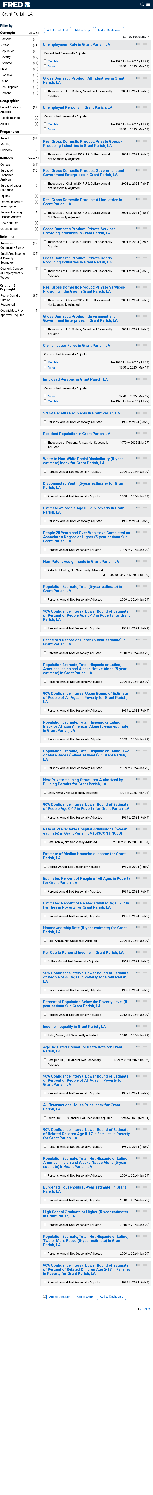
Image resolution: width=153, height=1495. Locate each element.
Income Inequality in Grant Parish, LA (74, 1026)
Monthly (53, 61)
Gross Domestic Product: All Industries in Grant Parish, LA (83, 80)
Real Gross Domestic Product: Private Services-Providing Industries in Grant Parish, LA (84, 289)
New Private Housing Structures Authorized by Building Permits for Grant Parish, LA (83, 782)
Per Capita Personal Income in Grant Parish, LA (83, 952)
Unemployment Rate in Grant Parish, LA (76, 44)
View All (33, 33)
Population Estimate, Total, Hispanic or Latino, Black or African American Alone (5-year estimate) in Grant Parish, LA (86, 726)
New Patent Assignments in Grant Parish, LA (81, 562)
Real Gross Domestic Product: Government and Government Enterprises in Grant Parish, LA (83, 173)
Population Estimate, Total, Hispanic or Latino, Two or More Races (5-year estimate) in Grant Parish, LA (86, 755)
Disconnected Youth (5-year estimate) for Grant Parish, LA (83, 485)
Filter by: (6, 26)
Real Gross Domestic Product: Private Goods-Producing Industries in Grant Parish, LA (82, 143)
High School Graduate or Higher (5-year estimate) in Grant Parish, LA (85, 1214)
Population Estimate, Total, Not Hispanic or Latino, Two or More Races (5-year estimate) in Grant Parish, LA (85, 1240)
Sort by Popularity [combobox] (134, 36)
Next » (146, 1309)
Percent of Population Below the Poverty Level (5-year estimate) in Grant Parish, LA (85, 1004)
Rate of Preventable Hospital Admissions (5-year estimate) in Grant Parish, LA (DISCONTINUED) (85, 831)
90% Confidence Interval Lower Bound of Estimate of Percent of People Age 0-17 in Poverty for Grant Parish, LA (86, 615)
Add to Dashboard (109, 30)
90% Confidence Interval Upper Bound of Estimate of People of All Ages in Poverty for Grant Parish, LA (85, 697)
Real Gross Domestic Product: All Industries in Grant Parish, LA (82, 202)
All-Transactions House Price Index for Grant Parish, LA (81, 1107)
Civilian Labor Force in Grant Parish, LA (76, 345)
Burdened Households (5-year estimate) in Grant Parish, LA (84, 1189)
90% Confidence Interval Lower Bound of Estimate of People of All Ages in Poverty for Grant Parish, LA (85, 977)
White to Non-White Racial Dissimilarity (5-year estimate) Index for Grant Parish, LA (83, 461)
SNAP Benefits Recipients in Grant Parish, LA (81, 413)
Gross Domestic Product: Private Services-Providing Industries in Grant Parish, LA (80, 231)
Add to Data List (57, 30)
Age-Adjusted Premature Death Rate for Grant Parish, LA (82, 1049)
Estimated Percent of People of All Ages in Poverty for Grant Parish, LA (86, 880)
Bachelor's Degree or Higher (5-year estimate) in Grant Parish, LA (84, 642)
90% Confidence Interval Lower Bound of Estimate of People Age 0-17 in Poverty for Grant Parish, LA (86, 806)
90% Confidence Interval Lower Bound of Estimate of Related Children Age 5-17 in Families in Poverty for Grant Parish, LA (86, 1134)
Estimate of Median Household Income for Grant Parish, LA (84, 856)
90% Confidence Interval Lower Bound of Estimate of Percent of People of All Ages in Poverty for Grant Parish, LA (85, 1080)
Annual (52, 66)
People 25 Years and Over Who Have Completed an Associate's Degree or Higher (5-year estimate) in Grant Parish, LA (86, 537)
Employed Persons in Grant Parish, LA (75, 379)
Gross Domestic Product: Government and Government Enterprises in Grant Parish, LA (80, 318)
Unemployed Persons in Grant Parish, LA (77, 107)
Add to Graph (82, 30)
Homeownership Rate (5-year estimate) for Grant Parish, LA (85, 930)
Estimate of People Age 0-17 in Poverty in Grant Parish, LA (83, 510)
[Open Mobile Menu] (148, 4)
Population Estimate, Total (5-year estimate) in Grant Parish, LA (82, 589)
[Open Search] (142, 4)
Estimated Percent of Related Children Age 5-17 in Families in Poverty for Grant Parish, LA (86, 905)
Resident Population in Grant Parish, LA (76, 434)
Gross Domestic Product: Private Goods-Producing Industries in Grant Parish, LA (78, 260)
